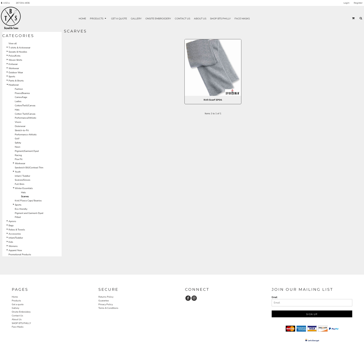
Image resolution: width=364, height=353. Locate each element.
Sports (12, 76)
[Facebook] (188, 298)
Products (16, 300)
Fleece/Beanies (22, 93)
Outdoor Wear (16, 72)
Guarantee (103, 300)
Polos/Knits (14, 55)
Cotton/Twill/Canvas (25, 105)
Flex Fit (18, 159)
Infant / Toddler (22, 175)
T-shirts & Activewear (19, 47)
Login (346, 3)
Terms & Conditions (108, 308)
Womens (13, 246)
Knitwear (13, 64)
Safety (18, 142)
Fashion (19, 89)
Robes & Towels (17, 229)
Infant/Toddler (16, 237)
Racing (18, 155)
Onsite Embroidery (21, 311)
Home (15, 296)
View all (13, 43)
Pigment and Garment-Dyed (29, 213)
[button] (6, 3)
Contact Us (17, 315)
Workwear (14, 68)
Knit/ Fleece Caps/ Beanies (28, 200)
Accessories (15, 233)
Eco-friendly (21, 208)
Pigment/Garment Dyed (27, 151)
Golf (17, 138)
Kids (11, 241)
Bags (11, 225)
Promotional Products (20, 254)
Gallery (15, 308)
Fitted (18, 217)
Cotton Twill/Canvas (25, 113)
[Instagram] (194, 298)
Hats (17, 109)
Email (274, 297)
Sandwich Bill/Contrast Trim (29, 167)
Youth (18, 171)
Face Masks (18, 326)
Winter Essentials (24, 188)
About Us (17, 319)
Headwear (14, 84)
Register (358, 3)
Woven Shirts (15, 59)
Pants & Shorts (16, 80)
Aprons (12, 221)
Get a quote (18, 304)
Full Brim (19, 184)
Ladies (18, 101)
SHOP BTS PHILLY (21, 323)
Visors (18, 122)
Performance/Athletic (25, 117)
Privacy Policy (105, 304)
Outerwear (20, 126)
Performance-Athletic (26, 134)
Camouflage (21, 97)
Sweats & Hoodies (18, 51)
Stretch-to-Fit (22, 130)
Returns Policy (105, 296)
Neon (17, 146)
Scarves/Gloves (22, 179)
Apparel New (15, 250)
